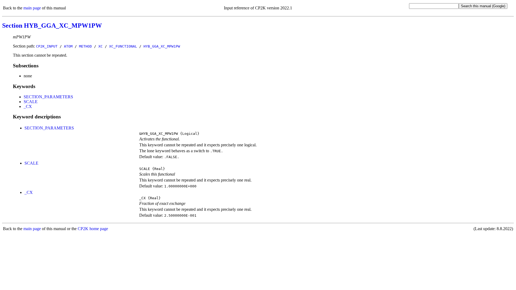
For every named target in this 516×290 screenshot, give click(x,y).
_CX (28, 106)
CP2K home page (93, 228)
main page (32, 8)
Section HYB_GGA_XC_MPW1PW (52, 25)
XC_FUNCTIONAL (123, 46)
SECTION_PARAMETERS (48, 97)
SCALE (31, 101)
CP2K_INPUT (47, 46)
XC (100, 46)
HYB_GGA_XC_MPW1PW (162, 46)
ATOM (68, 46)
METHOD (85, 46)
